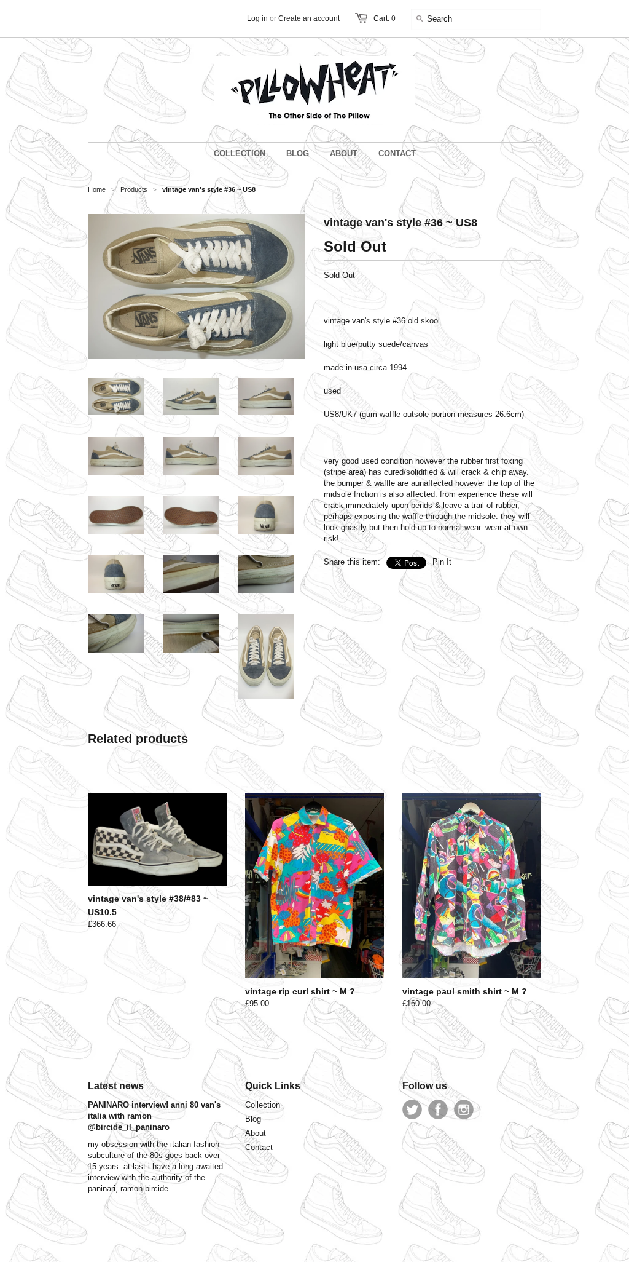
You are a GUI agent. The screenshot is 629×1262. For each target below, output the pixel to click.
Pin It (441, 561)
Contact (259, 1147)
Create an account (309, 18)
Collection (262, 1104)
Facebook (438, 1109)
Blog (253, 1119)
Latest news (116, 1086)
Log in (257, 18)
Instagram (464, 1109)
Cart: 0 (384, 18)
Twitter (412, 1109)
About (255, 1133)
